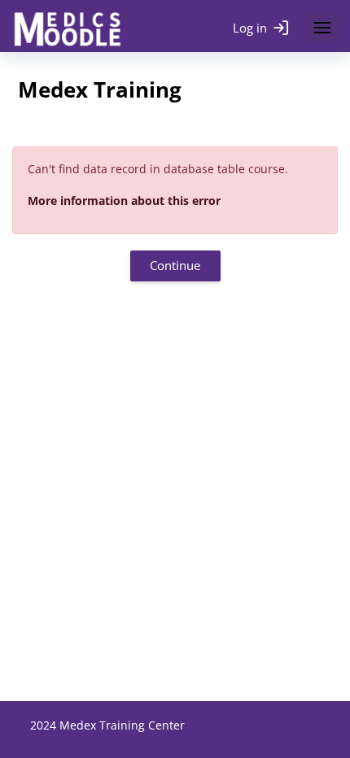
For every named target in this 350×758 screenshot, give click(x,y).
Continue (175, 265)
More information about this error (124, 200)
